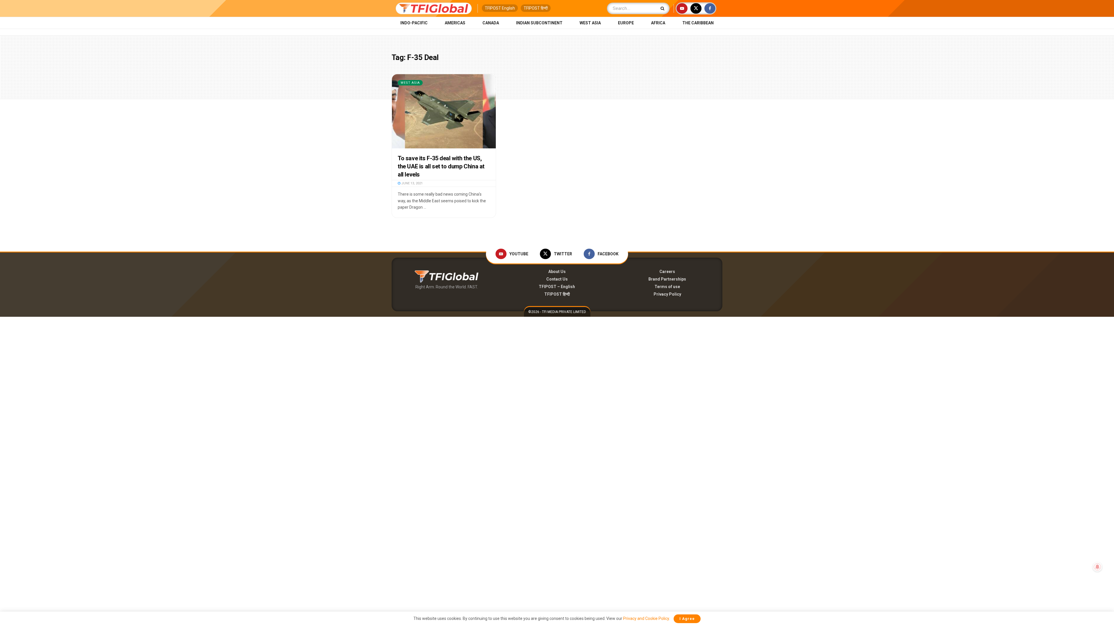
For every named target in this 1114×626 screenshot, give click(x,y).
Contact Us (557, 279)
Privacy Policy (667, 294)
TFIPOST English (500, 8)
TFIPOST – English (557, 286)
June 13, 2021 (411, 183)
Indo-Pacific (414, 23)
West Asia (590, 23)
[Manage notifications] (1097, 567)
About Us (557, 271)
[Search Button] (664, 8)
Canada (490, 23)
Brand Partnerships (667, 279)
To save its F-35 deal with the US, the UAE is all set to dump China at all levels (441, 166)
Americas (455, 23)
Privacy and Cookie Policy (646, 618)
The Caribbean (698, 23)
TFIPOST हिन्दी (536, 8)
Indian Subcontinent (539, 23)
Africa (658, 23)
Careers (667, 271)
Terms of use (667, 286)
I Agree (687, 618)
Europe (626, 23)
